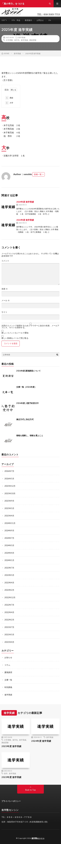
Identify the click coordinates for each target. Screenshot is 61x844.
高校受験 (32, 40)
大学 (9, 103)
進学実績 (21, 37)
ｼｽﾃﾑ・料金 (15, 20)
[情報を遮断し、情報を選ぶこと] (8, 440)
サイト (4, 312)
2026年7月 (9, 471)
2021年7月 (9, 627)
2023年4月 (9, 582)
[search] (57, 354)
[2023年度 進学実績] (8, 225)
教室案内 (28, 20)
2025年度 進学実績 (11, 746)
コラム (7, 665)
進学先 (17, 40)
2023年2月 (9, 590)
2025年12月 (9, 486)
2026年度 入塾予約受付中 (27, 403)
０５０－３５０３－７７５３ (19, 817)
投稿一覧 (38, 174)
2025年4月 (9, 515)
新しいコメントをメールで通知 (14, 333)
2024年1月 (9, 560)
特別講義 (8, 687)
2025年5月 (9, 508)
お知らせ (8, 657)
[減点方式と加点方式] (8, 424)
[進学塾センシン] (14, 3)
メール (5, 300)
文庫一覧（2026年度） (26, 387)
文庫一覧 (8, 680)
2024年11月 (9, 523)
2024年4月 (9, 553)
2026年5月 (9, 478)
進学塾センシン (38, 838)
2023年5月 (9, 575)
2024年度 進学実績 (25, 202)
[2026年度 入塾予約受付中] (8, 408)
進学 (6, 773)
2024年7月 (9, 538)
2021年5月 (9, 634)
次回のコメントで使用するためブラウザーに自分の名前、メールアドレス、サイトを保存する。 (30, 327)
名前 (4, 289)
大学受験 (9, 40)
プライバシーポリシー (11, 801)
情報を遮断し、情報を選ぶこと (29, 435)
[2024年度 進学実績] (8, 206)
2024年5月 (9, 545)
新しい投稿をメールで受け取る (14, 338)
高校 (9, 98)
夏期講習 (8, 672)
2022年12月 (9, 597)
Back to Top (30, 790)
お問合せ (40, 20)
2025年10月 (9, 493)
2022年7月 (9, 605)
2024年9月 (9, 530)
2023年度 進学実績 (25, 220)
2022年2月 (9, 619)
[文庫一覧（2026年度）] (8, 392)
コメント (5, 261)
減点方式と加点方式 (25, 419)
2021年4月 (9, 642)
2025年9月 (9, 501)
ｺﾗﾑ (49, 20)
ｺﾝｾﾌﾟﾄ (4, 20)
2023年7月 (9, 568)
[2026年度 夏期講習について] (8, 376)
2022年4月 (9, 612)
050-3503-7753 (52, 14)
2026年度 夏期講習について (28, 371)
